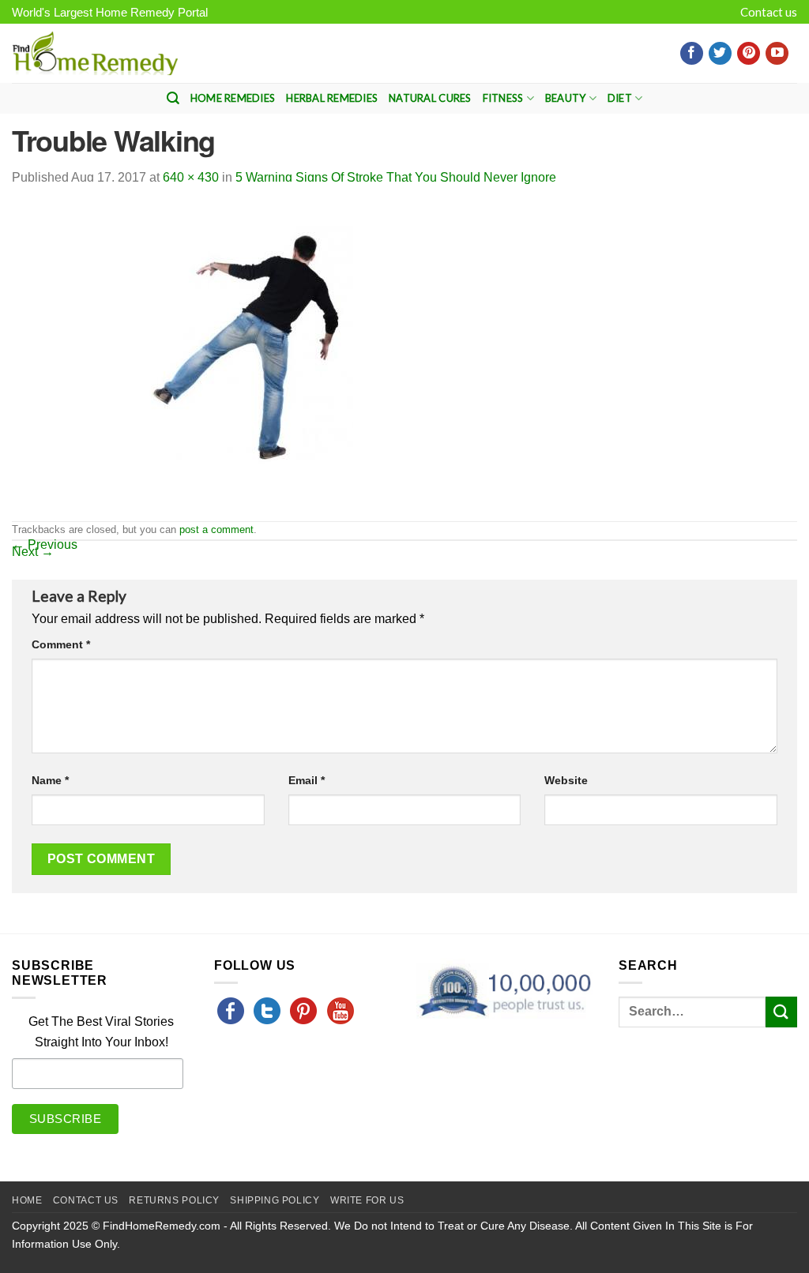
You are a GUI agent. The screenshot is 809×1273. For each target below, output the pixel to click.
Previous (44, 544)
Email (306, 780)
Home (27, 1200)
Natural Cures (430, 98)
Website (566, 780)
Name (50, 780)
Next (33, 551)
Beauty (565, 98)
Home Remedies (232, 98)
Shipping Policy (274, 1200)
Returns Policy (174, 1200)
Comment (61, 644)
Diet (620, 98)
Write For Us (367, 1200)
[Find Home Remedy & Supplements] (95, 54)
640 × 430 (191, 177)
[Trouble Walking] (264, 350)
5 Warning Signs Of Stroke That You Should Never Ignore (395, 177)
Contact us (768, 12)
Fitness (503, 98)
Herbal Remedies (332, 98)
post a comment (216, 529)
